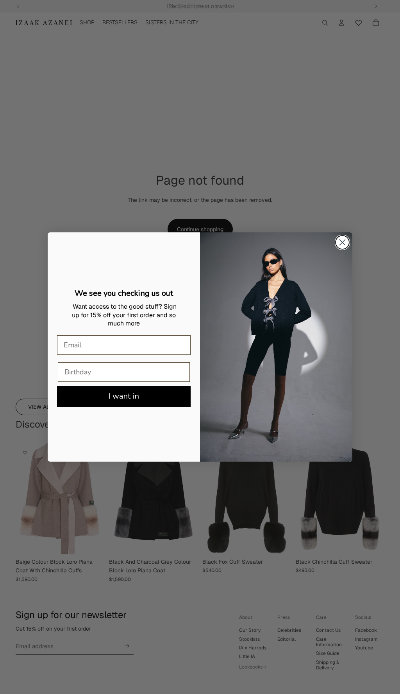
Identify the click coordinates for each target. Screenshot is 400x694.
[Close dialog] (342, 242)
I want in (124, 396)
